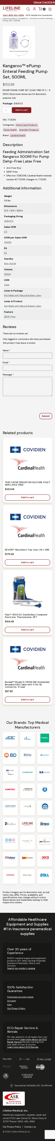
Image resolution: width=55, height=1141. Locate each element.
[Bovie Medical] (27, 756)
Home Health (10, 129)
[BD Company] (10, 756)
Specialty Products (29, 129)
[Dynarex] (44, 790)
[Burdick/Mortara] (44, 756)
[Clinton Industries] (44, 773)
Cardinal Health (18, 135)
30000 (7, 242)
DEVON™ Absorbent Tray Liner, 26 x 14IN (27, 549)
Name (6, 350)
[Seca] (44, 859)
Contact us (30, 1127)
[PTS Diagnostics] (44, 842)
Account (11, 1000)
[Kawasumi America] (44, 808)
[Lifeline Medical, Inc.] (27, 825)
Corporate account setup (20, 997)
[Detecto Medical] (27, 790)
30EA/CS (8, 221)
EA (5, 253)
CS (5, 231)
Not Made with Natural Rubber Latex (22, 295)
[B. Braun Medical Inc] (44, 739)
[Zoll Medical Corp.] (44, 876)
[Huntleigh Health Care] (10, 808)
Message (8, 374)
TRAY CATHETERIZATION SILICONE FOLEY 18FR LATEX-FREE (27, 483)
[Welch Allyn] (27, 876)
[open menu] (50, 9)
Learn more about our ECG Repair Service (27, 1040)
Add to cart (21, 110)
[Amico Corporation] (27, 739)
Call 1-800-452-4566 (13, 15)
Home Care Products (26, 124)
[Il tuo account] (34, 9)
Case (6, 284)
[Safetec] (10, 859)
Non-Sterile (10, 263)
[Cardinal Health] (10, 773)
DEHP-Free (9, 316)
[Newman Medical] (27, 842)
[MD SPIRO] (44, 825)
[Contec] (10, 790)
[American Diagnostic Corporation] (10, 739)
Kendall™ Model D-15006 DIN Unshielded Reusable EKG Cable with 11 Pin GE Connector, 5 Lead (27, 684)
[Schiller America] (27, 859)
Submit (46, 416)
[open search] (28, 9)
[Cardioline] (27, 773)
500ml (7, 274)
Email (6, 362)
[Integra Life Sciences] (27, 808)
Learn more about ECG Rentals (22, 1047)
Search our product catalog (21, 968)
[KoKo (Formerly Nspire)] (10, 825)
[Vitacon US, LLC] (10, 876)
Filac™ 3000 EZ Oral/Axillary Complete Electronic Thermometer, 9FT (26, 616)
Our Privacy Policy (16, 1008)
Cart (9, 1004)
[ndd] (10, 842)
